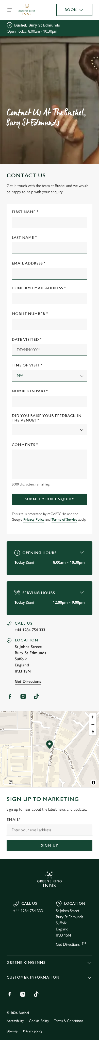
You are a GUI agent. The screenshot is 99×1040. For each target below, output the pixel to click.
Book (70, 10)
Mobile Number (30, 314)
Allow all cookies (49, 595)
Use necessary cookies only (49, 612)
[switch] (86, 527)
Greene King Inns (26, 962)
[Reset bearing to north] (92, 731)
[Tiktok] (36, 696)
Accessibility (15, 1021)
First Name (25, 212)
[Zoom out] (92, 724)
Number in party (30, 391)
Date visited (27, 339)
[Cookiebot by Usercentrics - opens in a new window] (71, 423)
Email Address (28, 263)
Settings (76, 579)
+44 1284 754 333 (30, 629)
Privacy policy (32, 1031)
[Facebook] (10, 696)
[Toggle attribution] (93, 783)
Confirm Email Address (39, 288)
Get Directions (28, 681)
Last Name (24, 237)
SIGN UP (49, 845)
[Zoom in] (92, 717)
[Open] (10, 10)
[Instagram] (23, 696)
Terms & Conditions (68, 1021)
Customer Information (33, 977)
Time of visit (27, 365)
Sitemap (12, 1031)
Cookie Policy (39, 1021)
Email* (14, 820)
